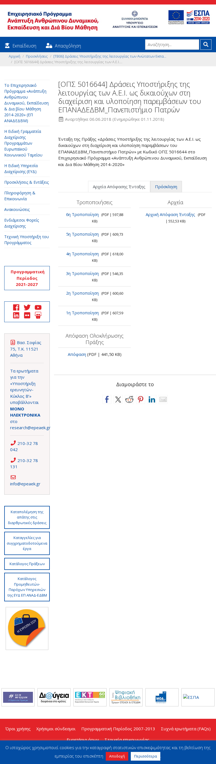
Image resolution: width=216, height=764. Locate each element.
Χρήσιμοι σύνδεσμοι (56, 728)
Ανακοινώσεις (17, 209)
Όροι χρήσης (18, 728)
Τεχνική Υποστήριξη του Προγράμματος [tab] (26, 239)
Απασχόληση (68, 46)
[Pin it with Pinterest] (140, 399)
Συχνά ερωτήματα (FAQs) (186, 728)
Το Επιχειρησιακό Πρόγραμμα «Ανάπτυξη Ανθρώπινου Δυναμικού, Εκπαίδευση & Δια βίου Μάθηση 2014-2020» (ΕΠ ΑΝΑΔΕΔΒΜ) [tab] (26, 103)
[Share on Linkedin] (151, 399)
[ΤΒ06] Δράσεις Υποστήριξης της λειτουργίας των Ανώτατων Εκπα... (109, 56)
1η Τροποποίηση (82, 312)
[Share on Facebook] (106, 399)
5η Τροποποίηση (82, 234)
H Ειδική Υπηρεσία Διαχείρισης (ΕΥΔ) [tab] (21, 168)
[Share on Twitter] (118, 399)
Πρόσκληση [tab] (166, 186)
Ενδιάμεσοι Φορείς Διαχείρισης (21, 223)
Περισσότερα (145, 756)
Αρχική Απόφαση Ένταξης (170, 214)
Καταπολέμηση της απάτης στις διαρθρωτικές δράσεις (27, 517)
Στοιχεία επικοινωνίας (127, 739)
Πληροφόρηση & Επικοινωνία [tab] (19, 195)
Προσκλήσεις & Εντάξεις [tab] (26, 182)
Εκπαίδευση (24, 46)
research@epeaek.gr (30, 427)
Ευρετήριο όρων (83, 739)
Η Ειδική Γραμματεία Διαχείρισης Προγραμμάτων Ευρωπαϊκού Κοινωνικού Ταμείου (23, 143)
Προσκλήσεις (37, 56)
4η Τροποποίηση (82, 253)
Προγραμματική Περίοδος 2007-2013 (118, 728)
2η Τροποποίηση (82, 293)
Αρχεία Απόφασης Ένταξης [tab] (119, 186)
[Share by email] (163, 399)
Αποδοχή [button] (117, 756)
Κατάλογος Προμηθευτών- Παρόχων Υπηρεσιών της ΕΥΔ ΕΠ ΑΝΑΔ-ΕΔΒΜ (27, 587)
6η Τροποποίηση (82, 214)
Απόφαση (77, 354)
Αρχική (14, 56)
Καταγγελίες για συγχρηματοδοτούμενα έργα (27, 543)
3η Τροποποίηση (82, 273)
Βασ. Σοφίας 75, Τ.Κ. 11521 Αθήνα (25, 349)
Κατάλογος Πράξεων (27, 563)
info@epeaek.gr (25, 483)
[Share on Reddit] (129, 399)
